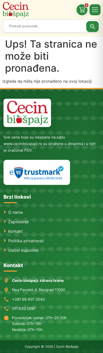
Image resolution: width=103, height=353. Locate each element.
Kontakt (15, 231)
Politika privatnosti (26, 240)
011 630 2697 (24, 308)
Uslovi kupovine (23, 250)
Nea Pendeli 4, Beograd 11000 (38, 289)
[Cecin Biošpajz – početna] (16, 9)
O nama (15, 212)
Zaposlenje (18, 221)
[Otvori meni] (95, 9)
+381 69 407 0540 (28, 299)
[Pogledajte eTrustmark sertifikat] (37, 172)
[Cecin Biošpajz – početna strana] (27, 113)
